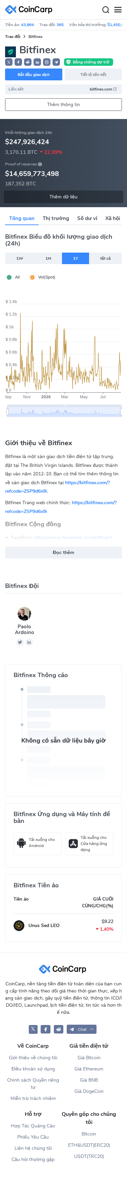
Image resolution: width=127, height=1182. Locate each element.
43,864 (27, 24)
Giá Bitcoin (89, 1058)
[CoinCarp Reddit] (59, 1029)
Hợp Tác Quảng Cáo (33, 1126)
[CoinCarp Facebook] (45, 1029)
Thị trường (56, 218)
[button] (18, 62)
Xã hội (112, 218)
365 (60, 24)
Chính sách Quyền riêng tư (33, 1083)
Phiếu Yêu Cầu (33, 1137)
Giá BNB (89, 1080)
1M (48, 258)
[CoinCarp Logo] (30, 9)
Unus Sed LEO (44, 925)
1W (19, 258)
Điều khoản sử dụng (33, 1069)
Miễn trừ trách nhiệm (33, 1098)
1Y (75, 258)
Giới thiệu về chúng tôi (33, 1058)
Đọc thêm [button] (63, 552)
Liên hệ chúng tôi (33, 1148)
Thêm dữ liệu (63, 197)
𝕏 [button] (8, 62)
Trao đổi (12, 36)
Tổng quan (22, 218)
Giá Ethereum (89, 1069)
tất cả (105, 258)
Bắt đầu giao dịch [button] (34, 74)
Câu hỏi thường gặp (33, 1159)
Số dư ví (87, 218)
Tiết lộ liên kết (93, 74)
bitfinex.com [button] (101, 89)
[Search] (106, 10)
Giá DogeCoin (89, 1091)
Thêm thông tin (63, 104)
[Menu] (118, 10)
